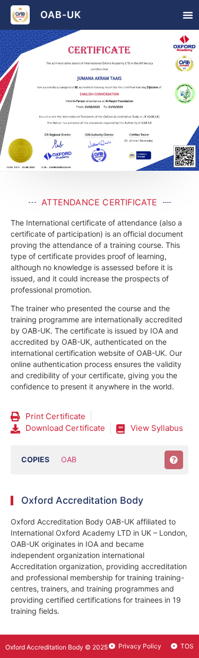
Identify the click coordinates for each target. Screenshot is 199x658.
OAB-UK (60, 14)
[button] (188, 15)
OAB (68, 459)
